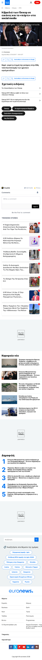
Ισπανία (14, 572)
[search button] (36, 540)
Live (37, 2)
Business (4, 607)
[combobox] (21, 540)
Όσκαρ (6, 108)
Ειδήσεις (7, 8)
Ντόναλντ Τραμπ (32, 567)
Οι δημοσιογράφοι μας (9, 624)
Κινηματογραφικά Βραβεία (24, 108)
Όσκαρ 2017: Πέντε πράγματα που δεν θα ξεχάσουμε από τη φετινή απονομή (16, 100)
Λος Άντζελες (9, 118)
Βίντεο (4, 620)
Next (3, 612)
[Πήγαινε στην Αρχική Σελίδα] (7, 2)
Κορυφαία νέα (10, 355)
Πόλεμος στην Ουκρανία (15, 562)
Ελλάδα (32, 562)
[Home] (2, 8)
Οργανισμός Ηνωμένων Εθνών (21, 577)
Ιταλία (6, 567)
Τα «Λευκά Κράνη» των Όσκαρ (12, 88)
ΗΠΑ (20, 8)
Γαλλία (17, 567)
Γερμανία (16, 582)
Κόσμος (14, 8)
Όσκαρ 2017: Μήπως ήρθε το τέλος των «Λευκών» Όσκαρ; (15, 94)
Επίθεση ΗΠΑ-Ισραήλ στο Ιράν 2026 (21, 557)
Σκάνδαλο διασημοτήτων (13, 113)
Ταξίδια (4, 616)
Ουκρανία (26, 572)
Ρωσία (27, 582)
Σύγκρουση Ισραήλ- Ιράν (21, 552)
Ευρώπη (4, 603)
